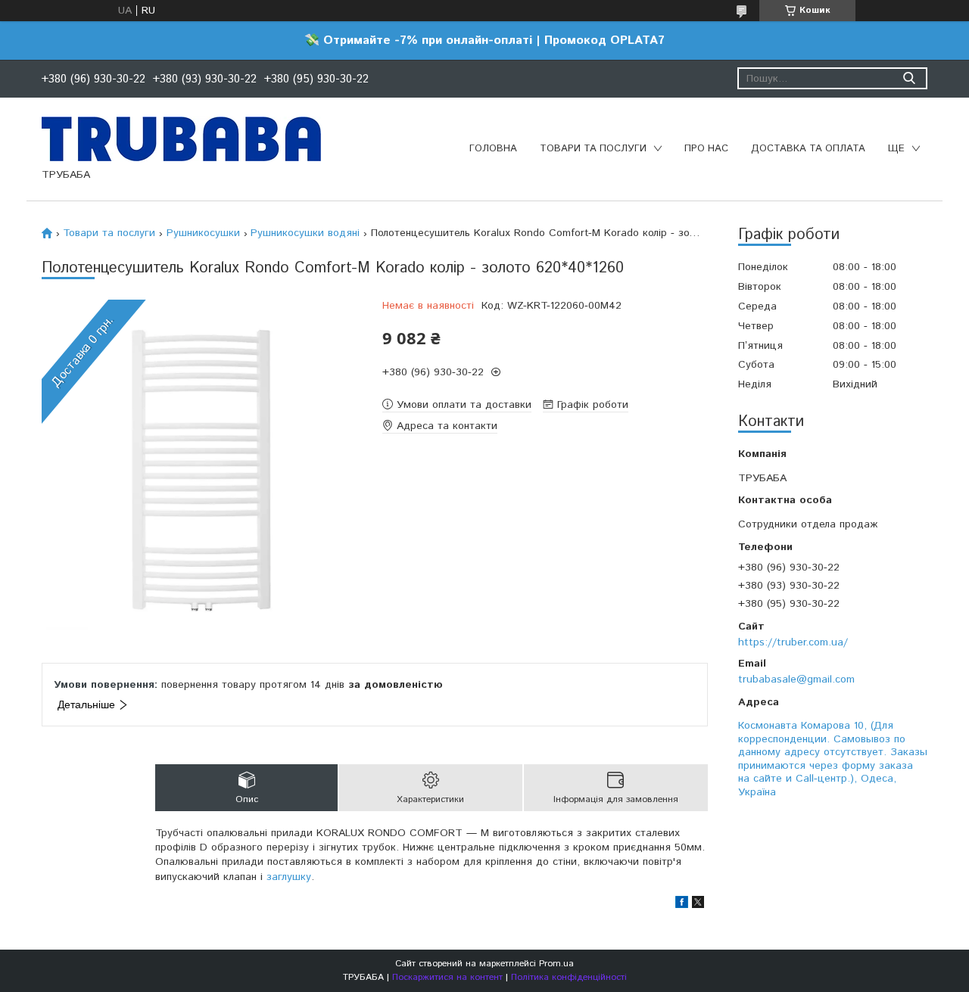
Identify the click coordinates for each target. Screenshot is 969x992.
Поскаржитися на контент (447, 977)
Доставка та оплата (808, 148)
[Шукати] (909, 78)
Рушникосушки (203, 233)
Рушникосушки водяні (305, 233)
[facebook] (681, 905)
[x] (698, 905)
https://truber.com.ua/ (793, 642)
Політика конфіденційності (569, 977)
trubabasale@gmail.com (796, 679)
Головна (493, 148)
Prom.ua (556, 963)
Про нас (706, 148)
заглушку (288, 877)
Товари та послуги (593, 148)
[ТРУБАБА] (181, 138)
